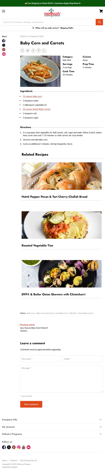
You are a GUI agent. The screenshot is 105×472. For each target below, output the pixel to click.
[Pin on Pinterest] (3, 49)
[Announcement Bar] (52, 3)
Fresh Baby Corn (61, 313)
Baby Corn (31, 313)
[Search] (99, 22)
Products (13, 460)
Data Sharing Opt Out (28, 460)
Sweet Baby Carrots (86, 313)
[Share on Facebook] (3, 40)
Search (4, 460)
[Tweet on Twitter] (3, 45)
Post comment (31, 404)
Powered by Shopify (10, 467)
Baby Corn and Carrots (45, 313)
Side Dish (73, 313)
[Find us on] (4, 54)
